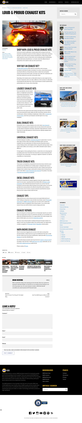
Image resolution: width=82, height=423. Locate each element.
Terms (64, 379)
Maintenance (52, 2)
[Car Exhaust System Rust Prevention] (23, 262)
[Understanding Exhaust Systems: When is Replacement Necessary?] (6, 262)
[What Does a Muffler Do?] (40, 262)
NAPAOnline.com (75, 2)
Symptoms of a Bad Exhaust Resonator (31, 267)
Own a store (46, 381)
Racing (66, 2)
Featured (62, 205)
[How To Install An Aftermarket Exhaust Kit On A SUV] (48, 262)
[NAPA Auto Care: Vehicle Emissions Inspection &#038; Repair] (15, 262)
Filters (62, 218)
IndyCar (63, 234)
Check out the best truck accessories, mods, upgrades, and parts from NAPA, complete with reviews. (68, 165)
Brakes (63, 216)
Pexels (26, 246)
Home (46, 2)
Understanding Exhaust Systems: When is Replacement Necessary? (6, 269)
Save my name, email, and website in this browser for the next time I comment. (21, 349)
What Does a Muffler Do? (38, 267)
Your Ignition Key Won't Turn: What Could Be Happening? (70, 43)
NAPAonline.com (47, 377)
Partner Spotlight (64, 227)
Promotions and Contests (66, 229)
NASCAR (63, 236)
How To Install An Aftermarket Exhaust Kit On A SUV (48, 268)
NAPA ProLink (46, 379)
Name (4, 330)
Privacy (64, 377)
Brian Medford (18, 7)
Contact (65, 373)
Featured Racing (64, 207)
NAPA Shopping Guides (65, 223)
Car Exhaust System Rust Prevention (21, 268)
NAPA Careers (46, 375)
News (61, 225)
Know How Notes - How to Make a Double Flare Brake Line (70, 75)
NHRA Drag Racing (65, 239)
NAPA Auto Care (64, 221)
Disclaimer (65, 375)
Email (3, 337)
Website (4, 343)
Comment (4, 313)
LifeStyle (60, 2)
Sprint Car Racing (65, 241)
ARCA (62, 232)
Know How (25, 7)
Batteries (63, 214)
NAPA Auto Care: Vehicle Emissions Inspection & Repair (14, 268)
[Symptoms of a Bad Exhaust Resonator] (31, 262)
